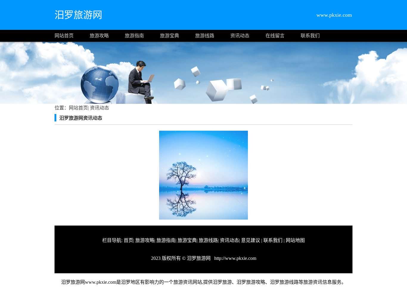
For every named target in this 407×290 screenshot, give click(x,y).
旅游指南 (134, 35)
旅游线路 (204, 35)
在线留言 (275, 35)
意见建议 (250, 240)
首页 (128, 240)
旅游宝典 (169, 35)
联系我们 (310, 35)
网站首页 (64, 35)
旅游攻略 (99, 35)
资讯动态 (239, 35)
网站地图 (295, 240)
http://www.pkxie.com (234, 258)
